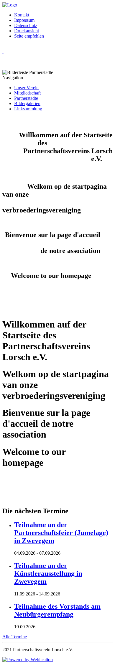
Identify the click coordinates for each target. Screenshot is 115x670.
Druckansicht (26, 30)
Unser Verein (26, 87)
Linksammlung (28, 108)
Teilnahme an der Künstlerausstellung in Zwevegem (48, 573)
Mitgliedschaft (27, 92)
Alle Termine (14, 636)
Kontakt (21, 14)
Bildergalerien (27, 103)
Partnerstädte (26, 98)
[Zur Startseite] (9, 4)
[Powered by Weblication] (27, 659)
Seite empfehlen (29, 35)
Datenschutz (25, 25)
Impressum (24, 20)
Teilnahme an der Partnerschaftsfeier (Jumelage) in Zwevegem (61, 532)
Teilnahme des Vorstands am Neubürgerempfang (57, 610)
